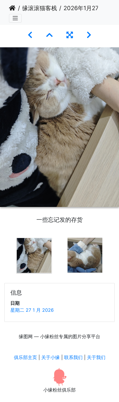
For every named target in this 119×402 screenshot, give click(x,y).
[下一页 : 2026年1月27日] (89, 34)
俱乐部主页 (25, 357)
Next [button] (115, 256)
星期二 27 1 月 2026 (32, 310)
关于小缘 (50, 357)
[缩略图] (49, 34)
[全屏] (70, 34)
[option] (34, 255)
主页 (12, 8)
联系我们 (73, 357)
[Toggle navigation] (15, 18)
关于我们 (96, 357)
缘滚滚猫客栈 (39, 8)
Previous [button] (4, 256)
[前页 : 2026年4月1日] (30, 34)
